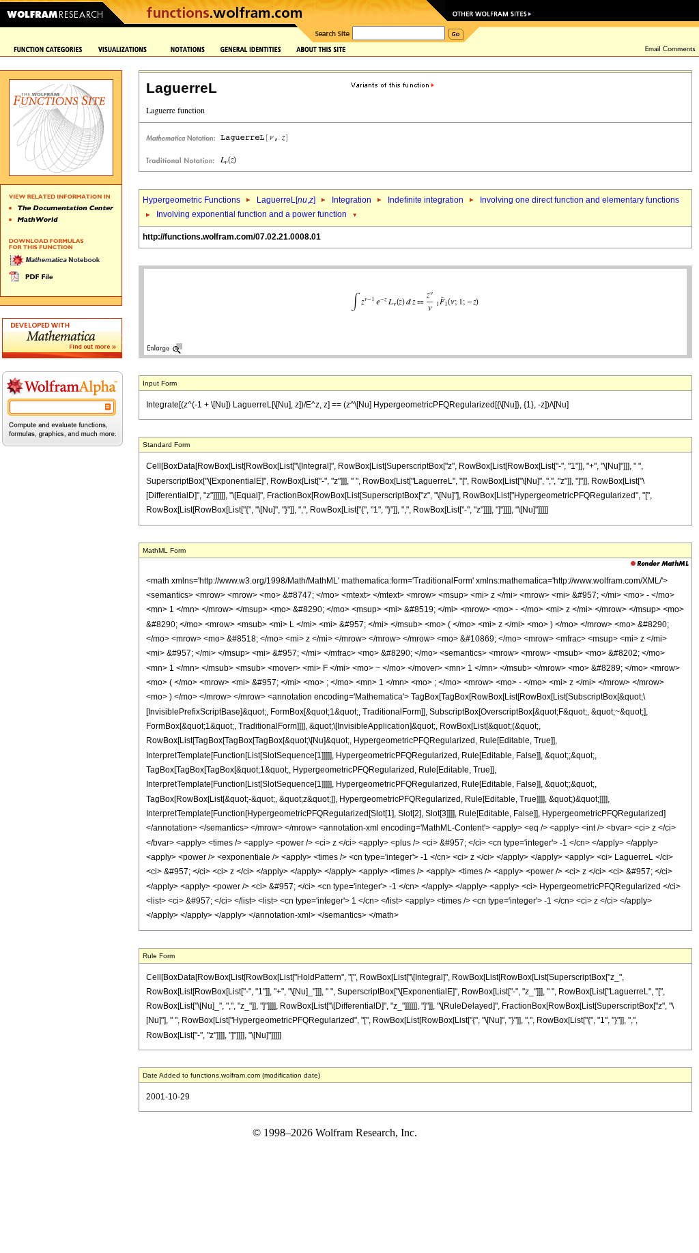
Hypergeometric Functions (191, 200)
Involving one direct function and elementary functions (579, 200)
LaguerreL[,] (286, 200)
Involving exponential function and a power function (251, 214)
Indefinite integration (425, 200)
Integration (351, 200)
